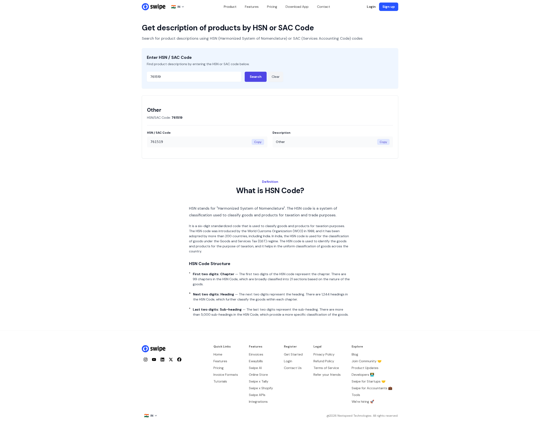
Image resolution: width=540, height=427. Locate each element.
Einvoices (256, 354)
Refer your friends (327, 374)
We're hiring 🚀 (363, 401)
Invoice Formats (225, 374)
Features (252, 6)
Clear (276, 76)
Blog (355, 354)
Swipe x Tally (258, 381)
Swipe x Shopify (261, 388)
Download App (297, 6)
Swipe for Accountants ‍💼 (372, 388)
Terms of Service (326, 368)
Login (371, 6)
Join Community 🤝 (367, 361)
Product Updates (365, 368)
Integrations (258, 401)
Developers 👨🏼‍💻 (363, 374)
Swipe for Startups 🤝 (369, 381)
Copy (258, 142)
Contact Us (293, 368)
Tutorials (220, 381)
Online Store (258, 374)
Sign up (388, 6)
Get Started (293, 354)
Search (256, 76)
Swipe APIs (257, 395)
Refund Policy (323, 361)
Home (217, 354)
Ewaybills (256, 361)
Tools (356, 395)
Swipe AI (255, 368)
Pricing (272, 6)
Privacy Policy (324, 354)
